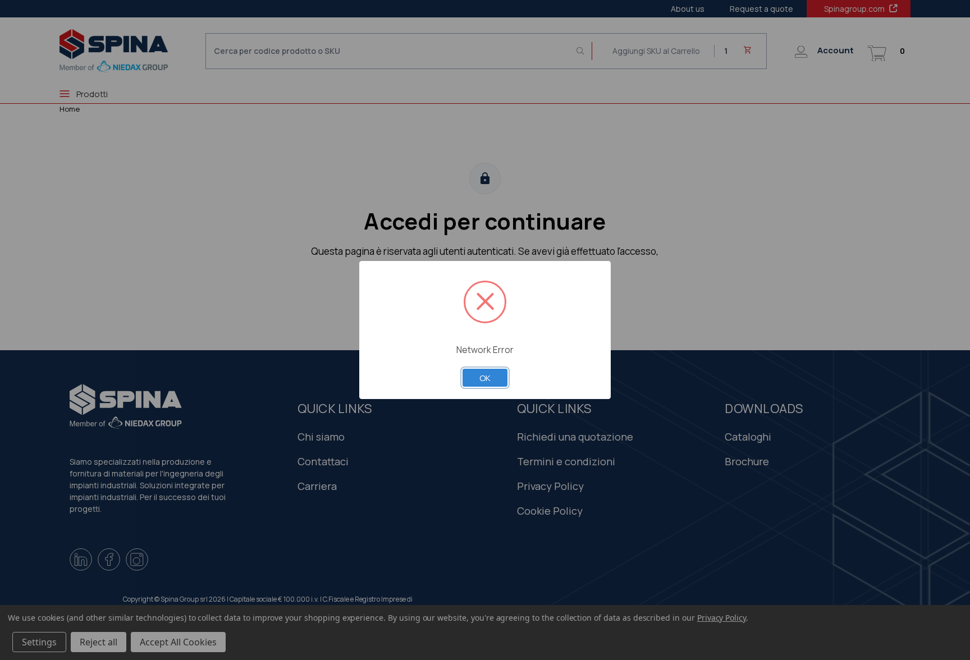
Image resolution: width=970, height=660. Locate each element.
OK (485, 377)
